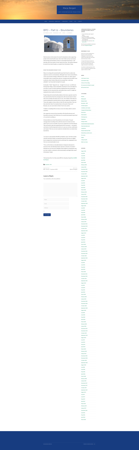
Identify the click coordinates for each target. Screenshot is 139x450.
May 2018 (83, 371)
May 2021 (83, 289)
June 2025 (83, 182)
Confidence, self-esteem (85, 107)
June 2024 (83, 210)
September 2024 (84, 203)
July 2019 (83, 339)
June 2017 (83, 396)
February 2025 (84, 192)
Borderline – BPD (84, 103)
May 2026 (83, 157)
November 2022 (84, 253)
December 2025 (84, 169)
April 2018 (83, 374)
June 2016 (83, 412)
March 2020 (83, 321)
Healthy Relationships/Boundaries (87, 123)
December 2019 (84, 328)
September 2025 (84, 176)
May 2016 (83, 414)
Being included (84, 101)
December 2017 (84, 383)
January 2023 (83, 248)
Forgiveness (83, 119)
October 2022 (84, 255)
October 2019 (84, 333)
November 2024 (84, 198)
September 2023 (84, 230)
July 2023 (83, 235)
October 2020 (84, 305)
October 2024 (84, 201)
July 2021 (83, 285)
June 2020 (83, 314)
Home (46, 21)
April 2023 (83, 242)
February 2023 (84, 246)
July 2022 (83, 262)
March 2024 (83, 217)
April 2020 (83, 319)
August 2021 (83, 283)
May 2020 (83, 317)
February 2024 (84, 219)
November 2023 (84, 226)
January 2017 (83, 408)
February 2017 (84, 405)
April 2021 (83, 292)
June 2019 (83, 342)
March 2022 (83, 271)
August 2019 (83, 337)
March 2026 (83, 162)
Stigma (82, 137)
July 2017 (83, 394)
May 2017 (83, 399)
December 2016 (84, 410)
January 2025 (83, 194)
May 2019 (83, 344)
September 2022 (84, 257)
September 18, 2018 (47, 32)
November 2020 (84, 303)
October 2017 (84, 387)
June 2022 (83, 264)
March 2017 (83, 403)
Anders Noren (90, 444)
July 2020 (83, 312)
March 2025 (83, 189)
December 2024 (84, 196)
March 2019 (83, 348)
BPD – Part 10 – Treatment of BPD (50, 169)
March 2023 (83, 244)
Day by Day (83, 112)
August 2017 (83, 392)
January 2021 (83, 298)
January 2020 (83, 326)
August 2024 (83, 205)
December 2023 (84, 223)
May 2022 (83, 267)
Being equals (83, 98)
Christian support (84, 105)
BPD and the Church (85, 87)
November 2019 (84, 330)
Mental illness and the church (86, 132)
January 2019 (83, 353)
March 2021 (83, 294)
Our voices (83, 135)
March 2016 (83, 419)
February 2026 (84, 164)
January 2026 (83, 167)
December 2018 (84, 355)
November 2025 (84, 171)
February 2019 (84, 351)
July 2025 (83, 180)
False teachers (84, 114)
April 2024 (83, 214)
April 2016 (83, 417)
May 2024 (83, 212)
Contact (80, 21)
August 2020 (83, 310)
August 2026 (83, 151)
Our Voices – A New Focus (54, 21)
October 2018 (84, 360)
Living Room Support (88, 45)
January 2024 (83, 221)
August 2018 (83, 364)
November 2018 (84, 358)
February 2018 (84, 378)
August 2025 (83, 178)
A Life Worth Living (84, 80)
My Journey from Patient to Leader (87, 85)
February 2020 (84, 323)
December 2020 (84, 301)
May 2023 (83, 239)
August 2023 (83, 232)
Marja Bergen (69, 8)
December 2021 (84, 273)
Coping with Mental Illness (86, 110)
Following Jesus (84, 116)
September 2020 (84, 308)
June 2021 (83, 287)
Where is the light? (73, 169)
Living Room (64, 21)
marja (63, 32)
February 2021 (84, 296)
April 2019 (83, 346)
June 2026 (83, 155)
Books (71, 21)
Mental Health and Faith (85, 130)
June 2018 (83, 369)
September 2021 (84, 280)
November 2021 (84, 276)
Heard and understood (85, 126)
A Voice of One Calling (85, 82)
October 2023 (84, 228)
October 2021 (84, 278)
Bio (75, 21)
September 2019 (84, 335)
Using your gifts (84, 139)
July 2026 (83, 153)
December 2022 (84, 251)
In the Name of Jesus (85, 78)
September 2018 (84, 362)
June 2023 (83, 237)
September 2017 (84, 389)
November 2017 (84, 385)
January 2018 (83, 380)
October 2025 (84, 173)
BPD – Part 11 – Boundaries (58, 30)
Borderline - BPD (57, 32)
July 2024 (83, 207)
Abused (82, 96)
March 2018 (83, 376)
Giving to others (84, 121)
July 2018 (83, 367)
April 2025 (83, 187)
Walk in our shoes (84, 141)
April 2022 (83, 269)
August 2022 (83, 260)
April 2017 (83, 401)
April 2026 (83, 160)
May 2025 (83, 185)
